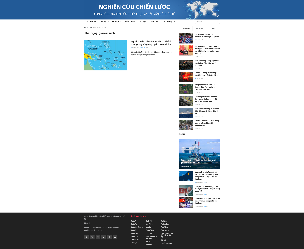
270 (207, 182)
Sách (148, 241)
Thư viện (142, 22)
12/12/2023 (135, 47)
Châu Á (133, 221)
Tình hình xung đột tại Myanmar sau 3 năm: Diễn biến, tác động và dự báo (207, 63)
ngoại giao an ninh (100, 27)
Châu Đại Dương (137, 227)
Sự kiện (149, 244)
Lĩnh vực (103, 22)
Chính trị (134, 236)
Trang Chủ (91, 22)
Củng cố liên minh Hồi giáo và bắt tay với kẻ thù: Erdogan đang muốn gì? (207, 189)
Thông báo (165, 224)
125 (207, 194)
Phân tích (129, 22)
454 (146, 47)
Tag (91, 27)
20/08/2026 (199, 194)
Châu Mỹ (134, 230)
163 (207, 206)
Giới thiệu (168, 22)
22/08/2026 (199, 182)
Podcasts (156, 22)
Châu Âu (134, 224)
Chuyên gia (135, 239)
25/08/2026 (185, 166)
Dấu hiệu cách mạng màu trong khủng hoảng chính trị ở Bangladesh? (207, 123)
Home (86, 27)
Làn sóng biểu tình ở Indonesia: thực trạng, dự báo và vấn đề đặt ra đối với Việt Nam (207, 99)
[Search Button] (217, 21)
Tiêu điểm (165, 230)
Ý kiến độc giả (166, 243)
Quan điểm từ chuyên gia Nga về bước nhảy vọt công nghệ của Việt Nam (207, 201)
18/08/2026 (199, 206)
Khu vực (115, 22)
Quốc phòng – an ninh (151, 237)
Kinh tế (149, 221)
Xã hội (163, 240)
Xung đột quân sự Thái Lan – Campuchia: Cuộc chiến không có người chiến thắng (206, 87)
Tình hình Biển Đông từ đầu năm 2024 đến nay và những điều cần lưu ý (207, 111)
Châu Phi (134, 233)
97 (192, 166)
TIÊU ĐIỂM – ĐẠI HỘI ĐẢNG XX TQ (167, 235)
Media (148, 227)
